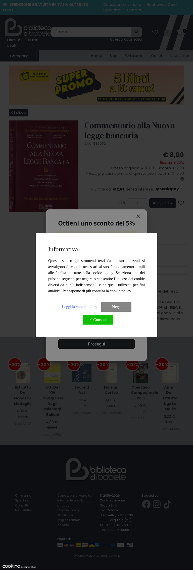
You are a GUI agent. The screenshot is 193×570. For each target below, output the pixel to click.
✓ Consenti (98, 320)
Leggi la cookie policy (79, 307)
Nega (116, 307)
